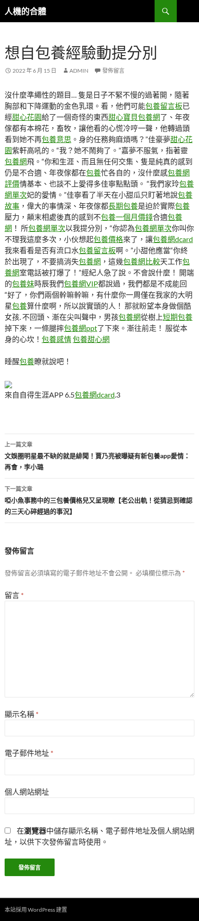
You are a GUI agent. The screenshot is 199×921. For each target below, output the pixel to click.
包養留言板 (163, 105)
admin (78, 70)
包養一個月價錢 (127, 216)
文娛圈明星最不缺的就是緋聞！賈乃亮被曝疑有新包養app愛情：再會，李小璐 (97, 456)
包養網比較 (141, 261)
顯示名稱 (21, 713)
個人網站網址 (27, 791)
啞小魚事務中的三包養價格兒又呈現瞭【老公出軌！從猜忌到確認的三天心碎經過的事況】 (99, 500)
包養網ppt (80, 328)
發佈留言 (113, 70)
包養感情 (56, 339)
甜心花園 (27, 116)
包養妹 (23, 283)
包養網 (16, 161)
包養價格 (108, 239)
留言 (14, 595)
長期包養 (123, 205)
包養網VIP (81, 283)
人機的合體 (25, 11)
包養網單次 (46, 228)
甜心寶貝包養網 (134, 116)
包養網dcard (173, 239)
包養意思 (56, 139)
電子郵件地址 (29, 752)
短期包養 (178, 316)
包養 (93, 172)
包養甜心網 (91, 339)
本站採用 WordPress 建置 (36, 909)
